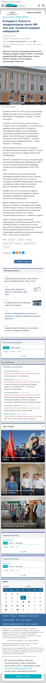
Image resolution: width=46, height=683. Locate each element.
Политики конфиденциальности (17, 668)
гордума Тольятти (30, 243)
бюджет (28, 240)
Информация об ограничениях (29, 616)
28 (17, 609)
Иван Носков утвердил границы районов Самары (22, 373)
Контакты (5, 616)
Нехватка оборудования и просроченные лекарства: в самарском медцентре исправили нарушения (23, 315)
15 (23, 601)
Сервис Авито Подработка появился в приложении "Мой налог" (16, 291)
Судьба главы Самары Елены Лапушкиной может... (22, 395)
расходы (18, 243)
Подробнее (22, 637)
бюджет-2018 (8, 243)
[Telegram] (20, 252)
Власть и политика (8, 17)
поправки (20, 240)
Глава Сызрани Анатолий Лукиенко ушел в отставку (23, 416)
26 (6, 609)
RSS (17, 620)
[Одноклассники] (17, 252)
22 (23, 605)
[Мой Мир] (23, 252)
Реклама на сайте (8, 620)
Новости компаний (32, 624)
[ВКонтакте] (14, 252)
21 (17, 605)
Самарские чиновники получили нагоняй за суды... (22, 382)
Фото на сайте (8, 426)
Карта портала (26, 620)
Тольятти (7, 247)
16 (29, 601)
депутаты (11, 240)
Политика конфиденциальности (13, 624)
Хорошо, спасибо (23, 676)
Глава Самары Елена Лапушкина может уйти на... (22, 408)
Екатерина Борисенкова (17, 41)
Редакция (13, 616)
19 (6, 605)
